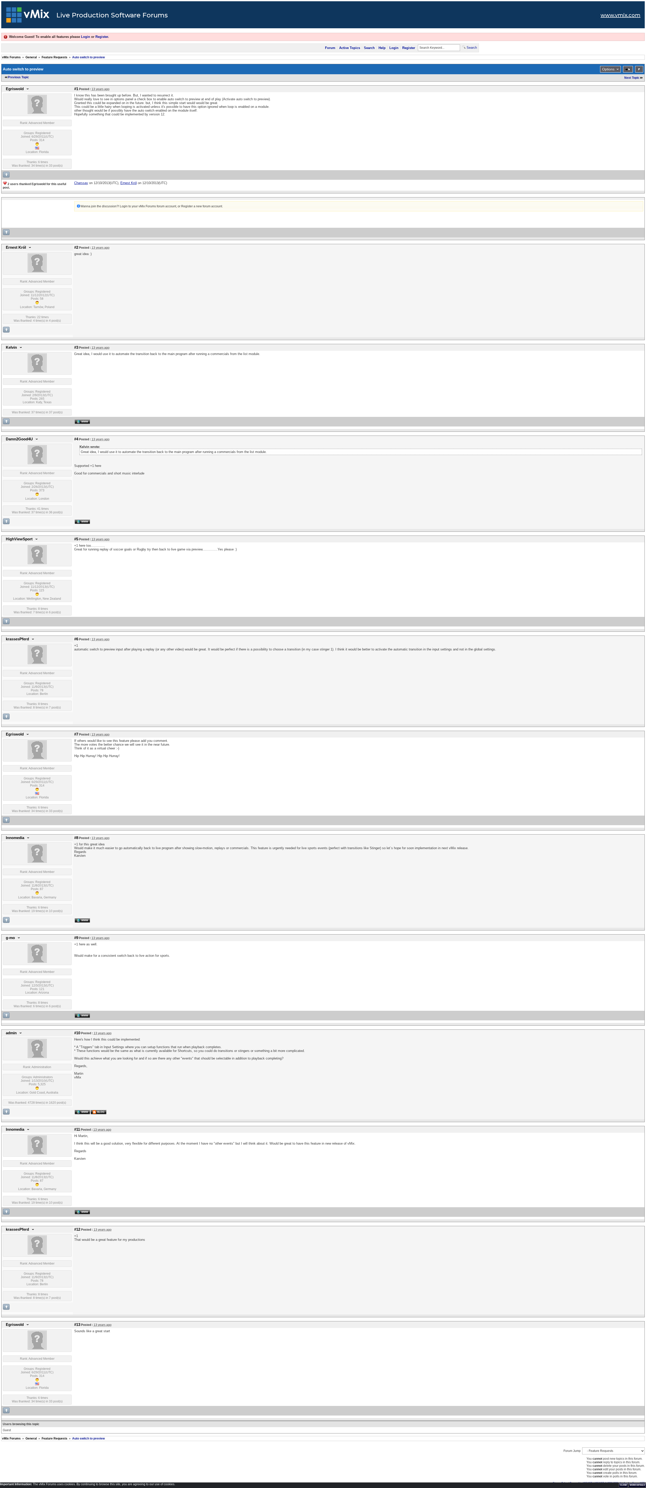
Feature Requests (54, 57)
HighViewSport (19, 539)
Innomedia (15, 838)
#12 (77, 1229)
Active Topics (349, 48)
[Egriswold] (37, 113)
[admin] (37, 1057)
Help (382, 48)
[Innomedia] (37, 862)
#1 (76, 89)
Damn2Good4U (19, 439)
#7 (76, 734)
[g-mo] (37, 962)
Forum (330, 48)
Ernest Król (16, 247)
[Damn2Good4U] (37, 463)
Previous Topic (18, 77)
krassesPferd (17, 639)
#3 (76, 347)
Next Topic (631, 78)
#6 (76, 639)
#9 (76, 938)
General (31, 57)
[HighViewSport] (37, 563)
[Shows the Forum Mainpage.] (27, 16)
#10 (77, 1033)
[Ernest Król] (37, 271)
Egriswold (15, 89)
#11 (77, 1129)
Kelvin (11, 347)
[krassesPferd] (37, 663)
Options (608, 69)
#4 (76, 439)
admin (11, 1033)
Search (369, 48)
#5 (76, 539)
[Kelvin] (37, 371)
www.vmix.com (620, 15)
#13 (77, 1325)
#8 (76, 838)
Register (101, 37)
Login (85, 37)
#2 (76, 247)
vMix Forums (11, 57)
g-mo (10, 938)
